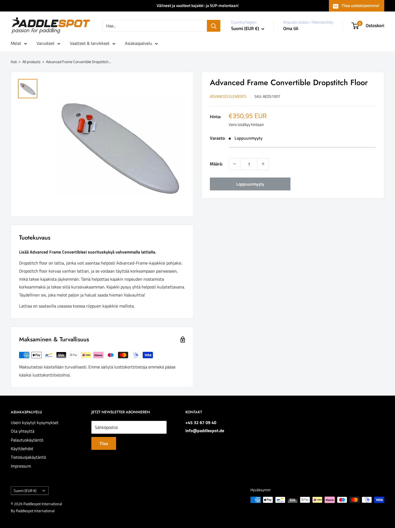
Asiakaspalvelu (138, 43)
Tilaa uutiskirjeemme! (360, 5)
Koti (14, 61)
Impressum (21, 466)
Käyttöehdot (22, 448)
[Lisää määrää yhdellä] (263, 163)
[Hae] (213, 26)
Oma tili (290, 28)
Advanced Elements (228, 96)
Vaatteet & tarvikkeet (90, 43)
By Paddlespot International (33, 510)
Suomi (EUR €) (25, 490)
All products (31, 61)
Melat (16, 43)
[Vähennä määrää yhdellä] (234, 163)
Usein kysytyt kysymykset (35, 422)
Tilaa (103, 443)
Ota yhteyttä (22, 431)
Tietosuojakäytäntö (28, 457)
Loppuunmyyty (250, 183)
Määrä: (216, 163)
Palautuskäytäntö (27, 440)
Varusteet (46, 43)
